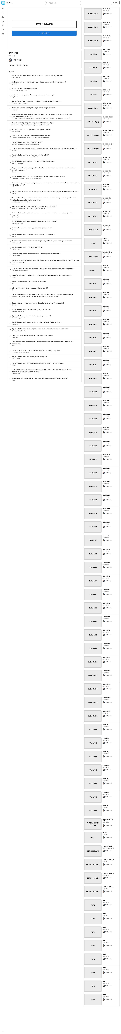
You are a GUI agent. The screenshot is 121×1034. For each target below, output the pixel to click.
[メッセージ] (3, 30)
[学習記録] (3, 21)
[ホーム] (3, 8)
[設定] (3, 34)
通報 (27, 65)
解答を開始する (45, 33)
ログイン (115, 3)
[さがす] (3, 13)
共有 (20, 65)
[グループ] (3, 17)
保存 (13, 65)
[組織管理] (3, 25)
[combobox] (64, 3)
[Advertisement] (101, 1020)
